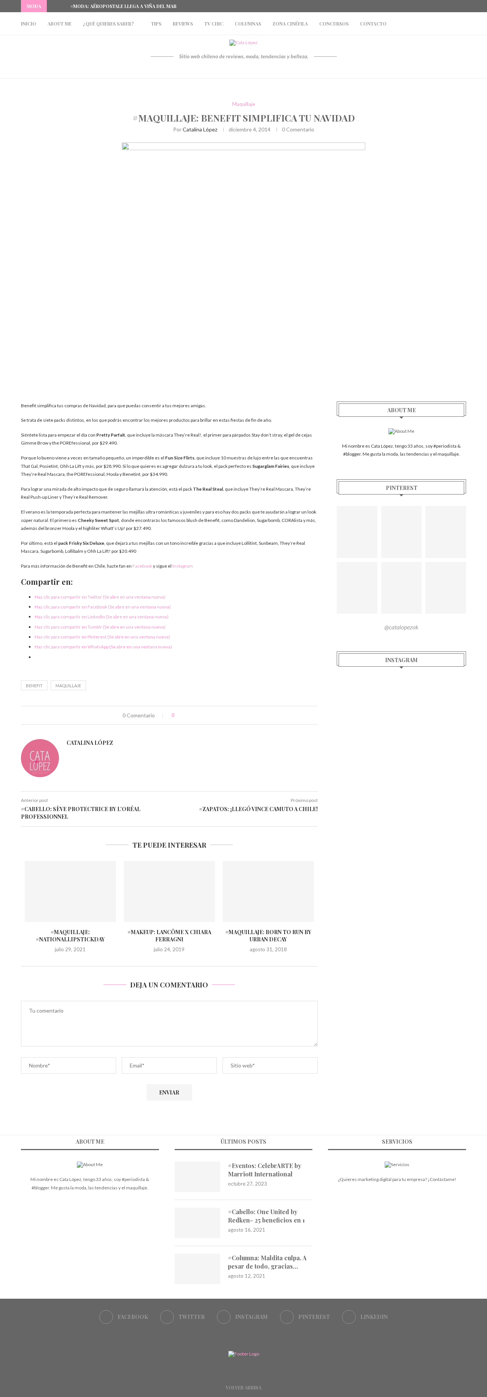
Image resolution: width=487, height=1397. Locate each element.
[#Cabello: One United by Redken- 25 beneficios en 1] (197, 1223)
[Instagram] (447, 6)
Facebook (142, 566)
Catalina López (200, 129)
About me (60, 24)
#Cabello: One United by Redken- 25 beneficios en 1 (266, 1216)
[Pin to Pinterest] (204, 715)
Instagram (183, 566)
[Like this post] (179, 715)
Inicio (28, 24)
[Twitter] (438, 6)
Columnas (248, 24)
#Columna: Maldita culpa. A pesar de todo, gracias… (267, 1262)
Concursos (334, 24)
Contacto (373, 24)
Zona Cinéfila (290, 24)
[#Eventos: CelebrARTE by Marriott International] (197, 1177)
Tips (156, 24)
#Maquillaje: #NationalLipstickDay (70, 935)
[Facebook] (429, 6)
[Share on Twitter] (196, 715)
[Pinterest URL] (357, 532)
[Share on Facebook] (188, 715)
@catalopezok (401, 626)
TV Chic (213, 24)
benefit (34, 685)
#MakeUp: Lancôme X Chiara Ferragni (169, 935)
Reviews (183, 24)
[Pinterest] (455, 6)
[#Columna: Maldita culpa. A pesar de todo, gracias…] (197, 1269)
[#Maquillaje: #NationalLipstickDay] (70, 891)
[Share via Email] (212, 715)
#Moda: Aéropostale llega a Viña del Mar (123, 6)
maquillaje (68, 685)
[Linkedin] (464, 6)
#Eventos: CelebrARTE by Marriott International (264, 1170)
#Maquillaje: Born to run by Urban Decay (268, 935)
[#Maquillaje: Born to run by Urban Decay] (268, 891)
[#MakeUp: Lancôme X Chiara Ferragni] (169, 891)
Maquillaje (243, 104)
